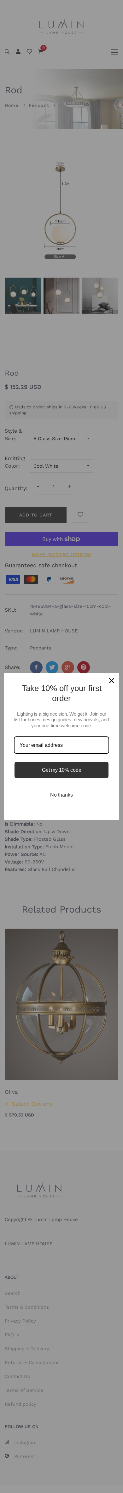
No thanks (61, 795)
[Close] (111, 680)
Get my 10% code (61, 770)
